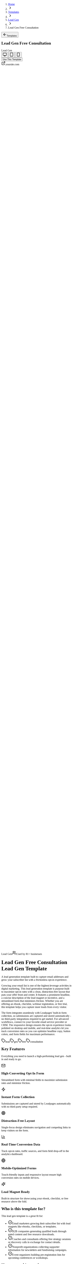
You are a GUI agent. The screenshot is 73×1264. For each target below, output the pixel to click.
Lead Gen (13, 19)
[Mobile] (18, 55)
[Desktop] (4, 55)
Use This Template (12, 59)
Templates (13, 12)
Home (11, 4)
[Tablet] (11, 55)
